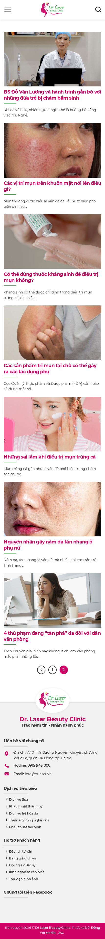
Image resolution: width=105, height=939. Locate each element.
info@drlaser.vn (38, 774)
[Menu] (8, 9)
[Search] (98, 10)
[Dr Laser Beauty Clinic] (52, 10)
